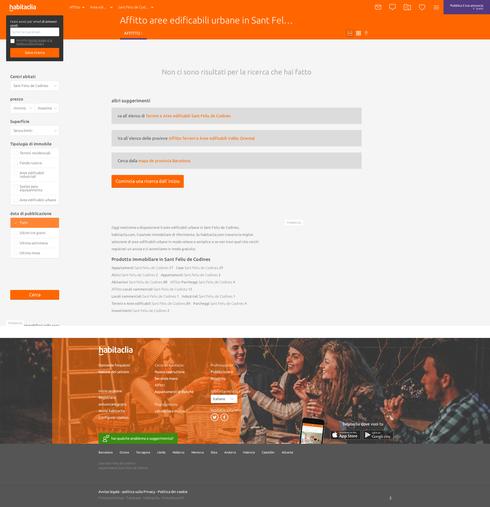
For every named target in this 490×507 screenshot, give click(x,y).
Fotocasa (133, 498)
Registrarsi (107, 398)
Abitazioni (137, 282)
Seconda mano (166, 378)
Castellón (268, 452)
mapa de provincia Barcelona (164, 160)
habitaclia (151, 498)
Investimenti (139, 311)
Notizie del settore (114, 372)
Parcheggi (201, 282)
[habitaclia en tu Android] (378, 434)
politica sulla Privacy (138, 492)
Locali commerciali (149, 289)
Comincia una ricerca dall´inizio (148, 181)
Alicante (287, 452)
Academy (218, 378)
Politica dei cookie (173, 492)
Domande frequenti (114, 365)
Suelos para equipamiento (31, 188)
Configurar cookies (114, 417)
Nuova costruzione (170, 372)
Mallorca (178, 452)
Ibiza (214, 452)
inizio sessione (110, 391)
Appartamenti (140, 268)
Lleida (161, 452)
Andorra (230, 452)
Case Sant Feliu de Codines (117, 463)
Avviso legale (37, 40)
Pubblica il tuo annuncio (466, 7)
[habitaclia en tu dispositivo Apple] (345, 434)
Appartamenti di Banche (174, 392)
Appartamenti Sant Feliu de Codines (123, 468)
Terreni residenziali (35, 153)
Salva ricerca (35, 52)
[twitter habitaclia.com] (214, 417)
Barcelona (106, 452)
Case (197, 268)
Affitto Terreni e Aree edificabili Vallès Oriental (212, 138)
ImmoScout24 (173, 498)
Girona (124, 452)
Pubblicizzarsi (222, 372)
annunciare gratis (112, 404)
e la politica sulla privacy (34, 42)
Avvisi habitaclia (112, 411)
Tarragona (143, 452)
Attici (133, 275)
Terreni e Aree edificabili (149, 303)
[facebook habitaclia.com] (224, 417)
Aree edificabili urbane (102, 7)
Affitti (160, 385)
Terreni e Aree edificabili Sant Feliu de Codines (188, 115)
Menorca (197, 452)
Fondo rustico (31, 163)
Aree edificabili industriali (32, 175)
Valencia (249, 452)
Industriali (207, 296)
